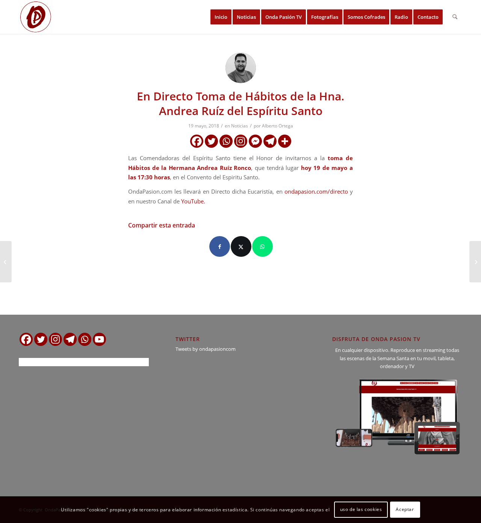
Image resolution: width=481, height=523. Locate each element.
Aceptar (405, 509)
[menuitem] (221, 17)
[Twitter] (211, 141)
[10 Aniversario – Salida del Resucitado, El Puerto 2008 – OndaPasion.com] (475, 261)
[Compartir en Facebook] (219, 246)
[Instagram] (240, 141)
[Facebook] (196, 141)
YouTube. (193, 201)
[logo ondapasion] (36, 17)
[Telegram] (270, 141)
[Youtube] (99, 339)
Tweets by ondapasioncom (205, 349)
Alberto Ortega (277, 126)
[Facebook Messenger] (255, 141)
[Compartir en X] (241, 246)
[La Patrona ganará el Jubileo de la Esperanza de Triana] (6, 261)
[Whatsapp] (226, 141)
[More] (284, 141)
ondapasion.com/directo (316, 191)
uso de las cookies (361, 509)
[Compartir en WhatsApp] (262, 246)
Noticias (239, 126)
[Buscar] (455, 17)
